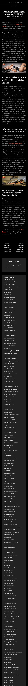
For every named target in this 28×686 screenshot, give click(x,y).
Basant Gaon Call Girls (9, 496)
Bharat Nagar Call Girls (9, 545)
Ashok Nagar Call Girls (9, 379)
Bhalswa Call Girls (8, 537)
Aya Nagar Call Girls (8, 412)
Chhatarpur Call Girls (9, 624)
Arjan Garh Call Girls (9, 366)
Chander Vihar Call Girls (10, 606)
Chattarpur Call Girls (9, 611)
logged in (14, 265)
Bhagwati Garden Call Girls (10, 524)
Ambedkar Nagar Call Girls (10, 322)
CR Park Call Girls (8, 657)
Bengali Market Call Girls (10, 519)
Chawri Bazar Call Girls (9, 619)
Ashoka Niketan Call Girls (10, 394)
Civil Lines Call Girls (8, 649)
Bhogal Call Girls (8, 557)
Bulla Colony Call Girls (9, 585)
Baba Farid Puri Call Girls (10, 432)
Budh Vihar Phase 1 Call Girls (11, 578)
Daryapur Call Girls (8, 680)
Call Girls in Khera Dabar (14, 143)
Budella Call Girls (8, 573)
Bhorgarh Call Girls (8, 560)
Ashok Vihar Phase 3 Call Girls (11, 389)
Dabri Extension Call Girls (10, 665)
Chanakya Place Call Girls (10, 596)
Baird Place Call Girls (9, 460)
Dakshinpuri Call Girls (9, 672)
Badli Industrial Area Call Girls (11, 450)
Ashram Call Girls (8, 399)
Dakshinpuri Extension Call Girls (12, 675)
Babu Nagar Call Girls (9, 437)
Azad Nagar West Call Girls (10, 422)
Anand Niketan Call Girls (10, 335)
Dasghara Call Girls (8, 682)
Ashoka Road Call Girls (9, 397)
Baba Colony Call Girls (9, 430)
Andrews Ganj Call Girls (9, 348)
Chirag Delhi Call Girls (9, 631)
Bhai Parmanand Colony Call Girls (12, 532)
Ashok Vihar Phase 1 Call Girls (11, 384)
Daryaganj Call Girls (8, 677)
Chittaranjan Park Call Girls (10, 642)
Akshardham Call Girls (9, 305)
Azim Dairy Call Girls (9, 427)
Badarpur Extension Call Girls (11, 442)
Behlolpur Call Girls (8, 517)
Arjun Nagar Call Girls (9, 368)
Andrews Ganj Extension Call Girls (12, 351)
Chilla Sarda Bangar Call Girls (11, 629)
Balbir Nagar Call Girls (9, 473)
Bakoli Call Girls (7, 471)
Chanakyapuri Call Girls (9, 598)
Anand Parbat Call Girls (9, 338)
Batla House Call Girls (9, 499)
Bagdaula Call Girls (8, 453)
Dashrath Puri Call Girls (9, 685)
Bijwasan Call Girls (8, 562)
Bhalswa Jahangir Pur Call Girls (11, 542)
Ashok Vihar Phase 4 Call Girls (11, 391)
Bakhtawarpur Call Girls (9, 465)
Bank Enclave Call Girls (9, 483)
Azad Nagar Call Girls (9, 417)
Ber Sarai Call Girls (8, 522)
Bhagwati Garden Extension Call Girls (13, 527)
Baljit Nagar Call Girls (9, 478)
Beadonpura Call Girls (9, 509)
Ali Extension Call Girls (9, 310)
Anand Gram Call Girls (9, 330)
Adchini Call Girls (8, 289)
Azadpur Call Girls (8, 425)
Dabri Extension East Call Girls (11, 667)
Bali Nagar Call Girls (8, 476)
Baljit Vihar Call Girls (9, 481)
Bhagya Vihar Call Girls (9, 529)
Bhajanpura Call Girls (9, 534)
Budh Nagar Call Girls (9, 575)
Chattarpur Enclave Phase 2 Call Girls (13, 616)
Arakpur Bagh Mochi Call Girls (11, 361)
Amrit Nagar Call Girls (9, 325)
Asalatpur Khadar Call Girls (10, 374)
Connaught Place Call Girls (10, 654)
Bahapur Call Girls (8, 455)
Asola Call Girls (7, 407)
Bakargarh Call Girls (9, 463)
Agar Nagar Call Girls (9, 294)
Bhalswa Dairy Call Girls (9, 539)
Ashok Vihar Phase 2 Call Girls (11, 386)
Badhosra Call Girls (8, 445)
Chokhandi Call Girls (9, 644)
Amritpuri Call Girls (8, 328)
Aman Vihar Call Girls (9, 317)
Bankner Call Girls (8, 486)
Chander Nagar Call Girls (10, 603)
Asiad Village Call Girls (9, 402)
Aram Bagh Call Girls (9, 363)
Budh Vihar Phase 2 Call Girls (11, 580)
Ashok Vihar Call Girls (9, 381)
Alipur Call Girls (7, 315)
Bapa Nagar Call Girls (9, 488)
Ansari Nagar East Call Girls (10, 353)
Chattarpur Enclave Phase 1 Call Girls (13, 614)
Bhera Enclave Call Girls (9, 552)
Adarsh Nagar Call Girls (9, 284)
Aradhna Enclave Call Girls (10, 358)
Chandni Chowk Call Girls (10, 608)
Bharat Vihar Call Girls (9, 547)
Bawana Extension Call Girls (10, 504)
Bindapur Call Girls (8, 565)
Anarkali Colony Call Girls (10, 343)
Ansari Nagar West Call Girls (11, 356)
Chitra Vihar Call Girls (9, 636)
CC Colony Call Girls (8, 591)
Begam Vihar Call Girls (9, 511)
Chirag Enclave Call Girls (10, 634)
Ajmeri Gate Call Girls (9, 300)
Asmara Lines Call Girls (9, 404)
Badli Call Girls (7, 448)
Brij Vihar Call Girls (8, 570)
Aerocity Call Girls (8, 292)
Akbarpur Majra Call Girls (10, 302)
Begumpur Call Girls (9, 514)
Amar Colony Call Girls (9, 320)
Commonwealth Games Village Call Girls (13, 652)
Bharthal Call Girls (8, 550)
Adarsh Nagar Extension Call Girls (12, 287)
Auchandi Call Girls (8, 409)
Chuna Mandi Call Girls (9, 647)
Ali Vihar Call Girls (8, 312)
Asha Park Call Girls (8, 376)
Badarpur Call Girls (8, 440)
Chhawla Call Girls (8, 626)
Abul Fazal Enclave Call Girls (10, 282)
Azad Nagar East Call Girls (10, 420)
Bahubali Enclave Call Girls (10, 458)
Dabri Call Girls (7, 662)
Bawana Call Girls (8, 501)
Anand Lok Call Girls (9, 333)
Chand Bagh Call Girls (9, 601)
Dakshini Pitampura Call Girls (11, 670)
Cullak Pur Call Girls (8, 659)
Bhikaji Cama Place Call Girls (11, 555)
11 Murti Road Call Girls (9, 279)
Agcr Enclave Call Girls (9, 297)
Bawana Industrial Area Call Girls (12, 506)
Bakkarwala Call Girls (9, 468)
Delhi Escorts (14, 2)
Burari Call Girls (8, 588)
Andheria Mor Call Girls (9, 345)
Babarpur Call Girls (8, 435)
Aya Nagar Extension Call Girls (11, 414)
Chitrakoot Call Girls (9, 639)
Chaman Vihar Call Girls (9, 593)
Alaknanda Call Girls (9, 307)
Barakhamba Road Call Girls (11, 491)
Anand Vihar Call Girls (9, 340)
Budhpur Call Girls (8, 583)
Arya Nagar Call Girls (9, 371)
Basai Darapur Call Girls (9, 494)
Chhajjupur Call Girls (9, 621)
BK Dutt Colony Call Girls (10, 568)
